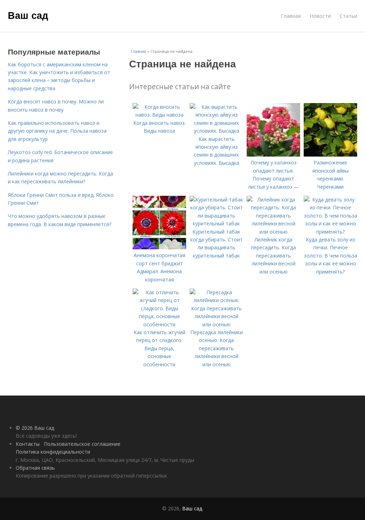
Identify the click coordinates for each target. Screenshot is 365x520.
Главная (291, 15)
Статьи (348, 15)
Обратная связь (35, 467)
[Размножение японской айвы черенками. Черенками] (330, 154)
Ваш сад (28, 15)
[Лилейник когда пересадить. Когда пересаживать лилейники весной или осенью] (273, 231)
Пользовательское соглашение (82, 443)
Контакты (28, 443)
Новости (320, 15)
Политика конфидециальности (53, 451)
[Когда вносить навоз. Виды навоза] (159, 114)
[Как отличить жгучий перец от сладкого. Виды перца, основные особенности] (159, 324)
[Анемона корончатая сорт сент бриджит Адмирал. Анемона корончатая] (159, 247)
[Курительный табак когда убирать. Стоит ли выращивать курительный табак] (216, 223)
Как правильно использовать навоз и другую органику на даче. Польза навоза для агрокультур (57, 130)
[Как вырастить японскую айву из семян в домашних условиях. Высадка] (216, 130)
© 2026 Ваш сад (35, 427)
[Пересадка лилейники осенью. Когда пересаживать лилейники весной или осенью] (216, 324)
